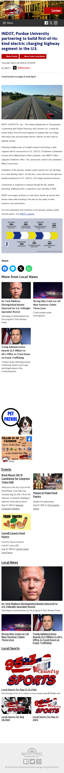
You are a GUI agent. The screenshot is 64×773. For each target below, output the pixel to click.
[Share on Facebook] (4, 268)
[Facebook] (46, 23)
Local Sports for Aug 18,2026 (12, 718)
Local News (9, 562)
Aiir (41, 767)
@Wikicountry (23, 68)
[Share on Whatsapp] (29, 268)
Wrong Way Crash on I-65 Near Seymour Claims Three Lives (47, 305)
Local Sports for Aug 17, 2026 (46, 718)
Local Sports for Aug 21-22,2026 (19, 689)
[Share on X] (21, 268)
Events (6, 469)
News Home (11, 56)
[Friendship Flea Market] (32, 393)
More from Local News (34, 56)
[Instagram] (55, 23)
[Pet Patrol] (32, 421)
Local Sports (10, 648)
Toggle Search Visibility (61, 23)
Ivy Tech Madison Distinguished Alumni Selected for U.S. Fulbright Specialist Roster (15, 306)
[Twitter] (32, 761)
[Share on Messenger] (13, 268)
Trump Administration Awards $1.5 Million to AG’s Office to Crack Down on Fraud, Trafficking (15, 352)
